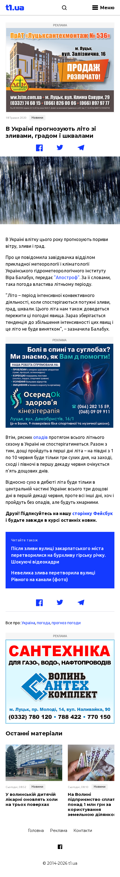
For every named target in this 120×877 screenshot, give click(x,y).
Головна (36, 830)
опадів (40, 437)
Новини (37, 117)
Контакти (82, 830)
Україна (28, 623)
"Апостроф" (67, 277)
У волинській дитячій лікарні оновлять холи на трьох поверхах (32, 799)
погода (43, 623)
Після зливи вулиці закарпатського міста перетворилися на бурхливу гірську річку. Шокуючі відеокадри (58, 555)
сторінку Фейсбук (92, 513)
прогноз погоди (66, 623)
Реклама (58, 830)
